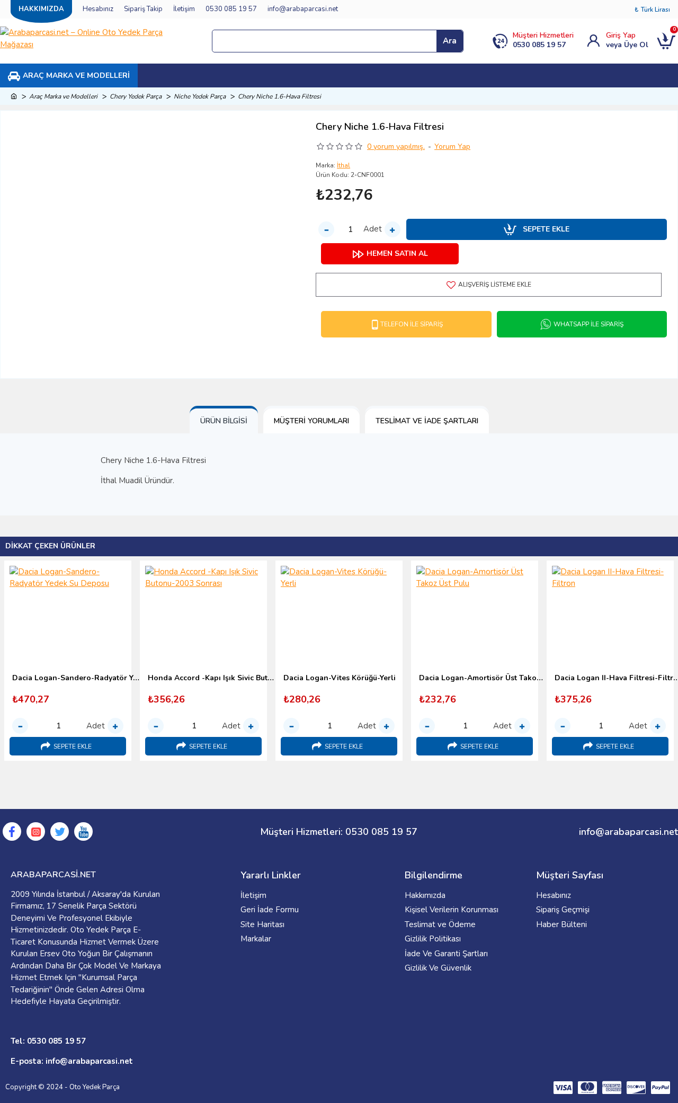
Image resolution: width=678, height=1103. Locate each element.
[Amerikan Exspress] (611, 1087)
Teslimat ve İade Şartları (427, 421)
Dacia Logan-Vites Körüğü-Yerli (339, 678)
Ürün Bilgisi (223, 421)
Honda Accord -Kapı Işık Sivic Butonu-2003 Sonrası (211, 678)
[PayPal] (660, 1087)
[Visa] (563, 1087)
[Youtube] (83, 831)
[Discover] (636, 1087)
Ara (450, 40)
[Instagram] (35, 831)
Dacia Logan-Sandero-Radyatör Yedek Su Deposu (75, 678)
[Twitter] (59, 831)
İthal (343, 165)
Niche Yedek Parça (200, 96)
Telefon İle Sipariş (411, 324)
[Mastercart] (587, 1087)
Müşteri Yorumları (311, 421)
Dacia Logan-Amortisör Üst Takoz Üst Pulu (482, 678)
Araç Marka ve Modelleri (63, 96)
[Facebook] (12, 831)
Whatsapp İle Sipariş (588, 324)
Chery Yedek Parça (136, 96)
